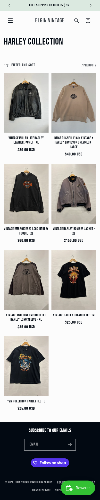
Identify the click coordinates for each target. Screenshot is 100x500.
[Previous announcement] (9, 5)
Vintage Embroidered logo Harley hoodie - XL (26, 231)
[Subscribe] (69, 445)
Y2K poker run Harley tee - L (26, 401)
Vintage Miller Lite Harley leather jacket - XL (26, 140)
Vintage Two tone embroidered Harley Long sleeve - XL (26, 317)
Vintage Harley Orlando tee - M (74, 315)
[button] (10, 20)
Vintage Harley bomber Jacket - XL (74, 231)
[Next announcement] (90, 5)
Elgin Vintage (22, 482)
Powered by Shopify (41, 482)
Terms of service (41, 490)
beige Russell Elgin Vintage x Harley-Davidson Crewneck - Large (73, 143)
